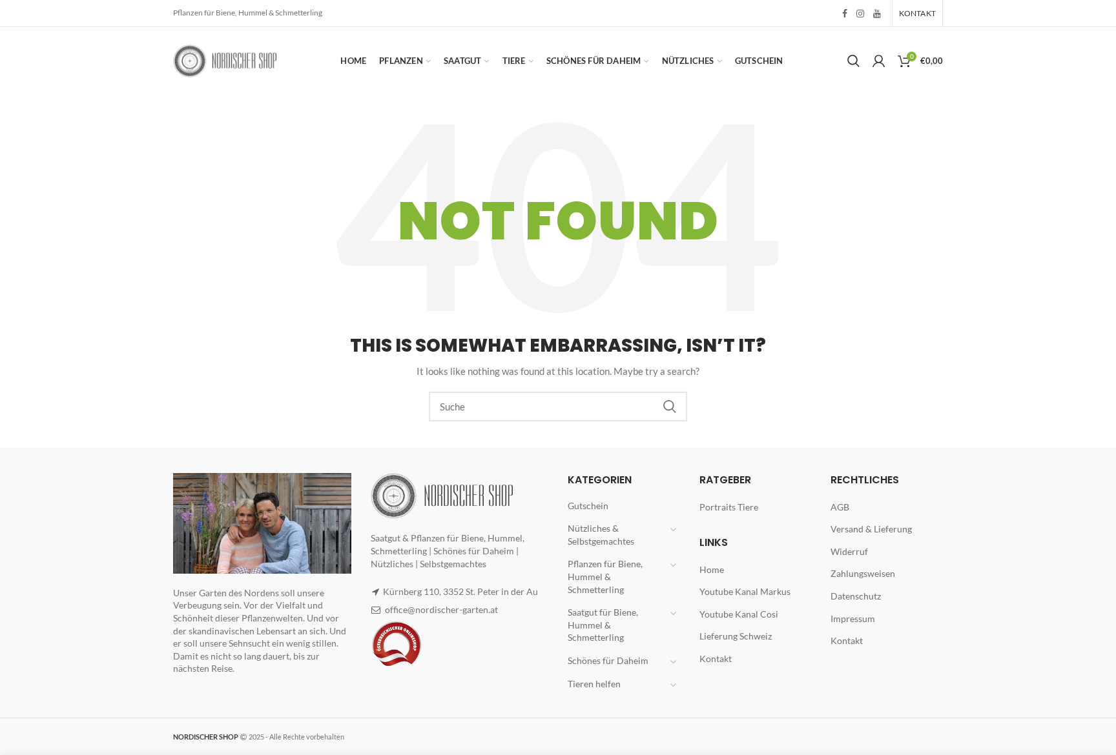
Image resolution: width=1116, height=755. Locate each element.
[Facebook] (845, 13)
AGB (840, 506)
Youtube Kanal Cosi (738, 614)
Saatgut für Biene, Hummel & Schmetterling (603, 625)
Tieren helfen (594, 683)
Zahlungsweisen (863, 573)
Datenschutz (856, 595)
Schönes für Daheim (608, 660)
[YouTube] (877, 13)
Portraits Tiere (728, 506)
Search (670, 406)
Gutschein (588, 505)
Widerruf (849, 551)
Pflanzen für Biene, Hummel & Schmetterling (605, 576)
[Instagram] (860, 13)
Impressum (853, 618)
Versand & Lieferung (871, 528)
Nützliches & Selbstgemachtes (601, 535)
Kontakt (715, 658)
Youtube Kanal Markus (744, 591)
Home (711, 569)
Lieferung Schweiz (735, 635)
